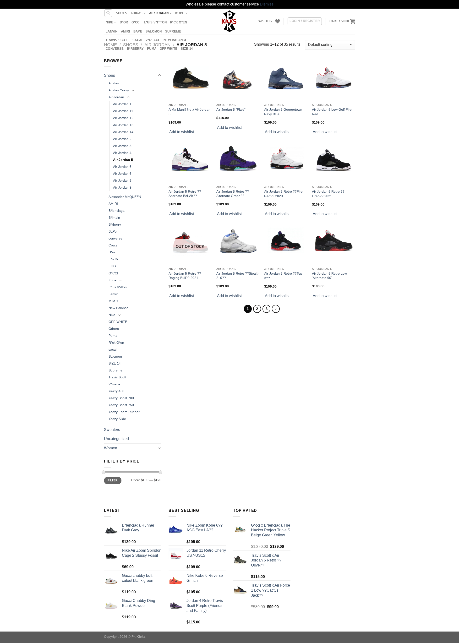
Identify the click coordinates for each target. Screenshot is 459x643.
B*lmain (114, 217)
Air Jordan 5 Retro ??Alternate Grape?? (232, 194)
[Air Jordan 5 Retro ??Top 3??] (285, 243)
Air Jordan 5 (123, 160)
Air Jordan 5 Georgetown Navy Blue (283, 112)
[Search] (108, 13)
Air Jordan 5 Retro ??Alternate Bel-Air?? (185, 194)
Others (114, 329)
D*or (124, 22)
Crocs (113, 245)
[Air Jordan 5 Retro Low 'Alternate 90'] (333, 243)
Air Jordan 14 (123, 132)
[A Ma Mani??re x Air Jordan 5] (190, 79)
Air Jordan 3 (122, 146)
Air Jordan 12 (123, 118)
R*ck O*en (178, 22)
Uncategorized (116, 439)
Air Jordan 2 (122, 139)
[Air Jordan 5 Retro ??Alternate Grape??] (237, 161)
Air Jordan (159, 13)
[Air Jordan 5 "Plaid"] (237, 79)
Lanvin (112, 31)
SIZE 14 (187, 48)
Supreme (173, 31)
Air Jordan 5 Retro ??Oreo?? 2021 (328, 194)
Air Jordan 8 (122, 180)
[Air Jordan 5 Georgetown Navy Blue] (285, 79)
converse (115, 48)
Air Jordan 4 (122, 153)
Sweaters (112, 430)
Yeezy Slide (117, 419)
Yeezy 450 (116, 391)
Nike (109, 22)
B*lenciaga (117, 211)
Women (110, 448)
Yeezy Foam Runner (124, 412)
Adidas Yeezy (119, 90)
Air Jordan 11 (123, 111)
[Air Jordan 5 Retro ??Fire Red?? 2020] (285, 161)
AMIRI (125, 31)
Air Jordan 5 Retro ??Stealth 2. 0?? (237, 276)
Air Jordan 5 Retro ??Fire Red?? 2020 (283, 194)
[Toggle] (159, 75)
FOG (112, 266)
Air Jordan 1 (122, 104)
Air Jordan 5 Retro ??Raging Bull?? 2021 (185, 276)
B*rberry (135, 48)
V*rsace (153, 40)
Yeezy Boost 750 (121, 405)
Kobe (179, 13)
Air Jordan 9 (122, 187)
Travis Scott (117, 40)
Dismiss (266, 4)
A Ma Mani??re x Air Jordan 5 (189, 112)
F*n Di (113, 259)
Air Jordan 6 (122, 167)
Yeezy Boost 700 (121, 398)
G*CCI (136, 22)
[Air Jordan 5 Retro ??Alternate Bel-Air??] (190, 161)
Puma (151, 48)
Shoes (121, 13)
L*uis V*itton (155, 22)
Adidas (137, 13)
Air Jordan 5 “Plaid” (231, 109)
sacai (137, 40)
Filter (113, 480)
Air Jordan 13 (123, 125)
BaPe (137, 31)
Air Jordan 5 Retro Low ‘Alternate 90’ (329, 276)
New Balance (175, 40)
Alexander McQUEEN (125, 197)
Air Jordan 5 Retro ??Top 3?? (283, 276)
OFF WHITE (168, 48)
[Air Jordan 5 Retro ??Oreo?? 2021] (333, 161)
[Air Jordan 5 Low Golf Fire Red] (333, 79)
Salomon (154, 31)
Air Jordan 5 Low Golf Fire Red (332, 112)
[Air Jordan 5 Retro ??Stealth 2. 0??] (237, 243)
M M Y (113, 301)
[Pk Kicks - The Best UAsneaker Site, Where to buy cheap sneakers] (229, 21)
